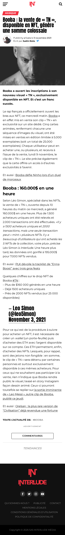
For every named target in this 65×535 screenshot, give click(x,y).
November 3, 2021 (27, 319)
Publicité (39, 503)
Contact (55, 503)
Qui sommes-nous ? (17, 503)
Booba (53, 115)
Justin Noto (29, 41)
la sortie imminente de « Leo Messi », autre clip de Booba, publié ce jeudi (32, 394)
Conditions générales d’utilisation (34, 512)
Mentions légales (34, 507)
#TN (15, 280)
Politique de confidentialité (34, 516)
